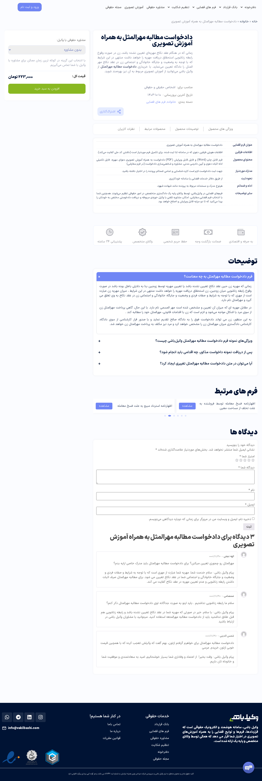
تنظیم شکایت (180, 7)
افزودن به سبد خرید (46, 88)
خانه (255, 21)
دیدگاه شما (246, 467)
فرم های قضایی (206, 7)
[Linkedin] (29, 717)
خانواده (244, 21)
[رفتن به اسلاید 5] (169, 416)
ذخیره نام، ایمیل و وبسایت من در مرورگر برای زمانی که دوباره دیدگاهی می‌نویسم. (200, 519)
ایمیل (250, 504)
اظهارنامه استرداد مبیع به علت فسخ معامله (144, 406)
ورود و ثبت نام (30, 7)
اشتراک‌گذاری (107, 111)
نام (252, 490)
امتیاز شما (247, 456)
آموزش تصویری (133, 7)
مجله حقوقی (113, 7)
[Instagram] (40, 717)
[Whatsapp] (7, 717)
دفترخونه (250, 7)
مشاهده (187, 406)
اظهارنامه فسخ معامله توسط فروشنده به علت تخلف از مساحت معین (227, 406)
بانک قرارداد (230, 7)
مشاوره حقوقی (156, 7)
